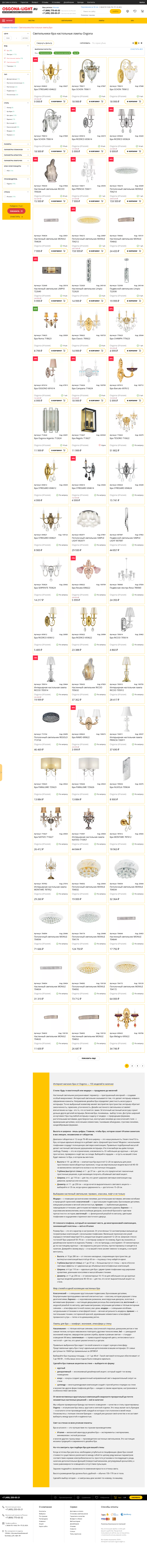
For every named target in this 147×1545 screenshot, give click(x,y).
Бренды (80, 2)
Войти (142, 2)
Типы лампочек (75, 1534)
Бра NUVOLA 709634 (120, 787)
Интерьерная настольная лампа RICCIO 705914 (50, 689)
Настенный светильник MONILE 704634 (50, 240)
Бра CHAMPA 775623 (120, 338)
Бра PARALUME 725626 (83, 787)
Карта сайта (43, 1526)
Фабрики (42, 1514)
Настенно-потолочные (15, 83)
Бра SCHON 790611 (81, 89)
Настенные (12, 87)
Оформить (136, 1497)
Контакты (91, 2)
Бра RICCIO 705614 (119, 637)
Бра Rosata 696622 (81, 587)
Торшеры (11, 66)
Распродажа (43, 1519)
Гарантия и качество (77, 1516)
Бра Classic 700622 (81, 338)
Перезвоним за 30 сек (89, 7)
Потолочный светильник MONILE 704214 (126, 190)
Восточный (11, 123)
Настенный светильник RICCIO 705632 (87, 689)
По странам (43, 1516)
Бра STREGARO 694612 (45, 488)
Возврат (35, 2)
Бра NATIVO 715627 (43, 837)
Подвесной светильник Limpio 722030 (125, 290)
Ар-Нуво (10, 111)
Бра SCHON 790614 (43, 139)
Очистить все (136, 49)
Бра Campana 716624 (82, 388)
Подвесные (12, 91)
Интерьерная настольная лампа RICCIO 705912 (126, 689)
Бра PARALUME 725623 (45, 787)
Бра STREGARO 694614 (83, 488)
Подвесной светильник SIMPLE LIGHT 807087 (125, 539)
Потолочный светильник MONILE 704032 (88, 888)
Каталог (9, 21)
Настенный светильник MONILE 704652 (87, 1037)
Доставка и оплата (9, 2)
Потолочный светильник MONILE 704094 (50, 938)
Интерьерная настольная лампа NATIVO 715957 (88, 838)
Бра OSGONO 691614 (44, 388)
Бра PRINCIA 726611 (81, 189)
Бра (75, 53)
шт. (120, 1497)
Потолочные (12, 95)
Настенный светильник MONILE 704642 (125, 240)
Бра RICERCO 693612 (44, 637)
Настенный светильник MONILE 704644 (125, 938)
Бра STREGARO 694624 (121, 488)
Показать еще (89, 1058)
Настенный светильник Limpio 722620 (87, 290)
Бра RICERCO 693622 (82, 637)
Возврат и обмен (76, 1519)
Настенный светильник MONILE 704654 (50, 988)
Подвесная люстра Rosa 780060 (125, 587)
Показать (15, 211)
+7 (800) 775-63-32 (59, 10)
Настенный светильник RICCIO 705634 (49, 190)
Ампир (10, 108)
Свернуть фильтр (44, 43)
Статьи (72, 1531)
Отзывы (45, 2)
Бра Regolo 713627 (81, 438)
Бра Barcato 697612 (119, 388)
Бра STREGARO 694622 (45, 89)
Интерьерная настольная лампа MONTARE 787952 (50, 888)
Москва (56, 7)
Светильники (44, 53)
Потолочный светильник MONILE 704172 (126, 988)
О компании (45, 1506)
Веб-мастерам (75, 1521)
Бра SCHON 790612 (119, 89)
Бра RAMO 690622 (81, 737)
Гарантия (24, 2)
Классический (13, 127)
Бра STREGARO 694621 (45, 538)
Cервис (73, 1506)
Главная (6, 27)
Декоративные (13, 79)
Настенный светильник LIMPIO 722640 (49, 290)
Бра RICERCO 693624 (120, 139)
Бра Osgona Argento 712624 (47, 438)
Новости (73, 1529)
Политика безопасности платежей (113, 1524)
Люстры (12, 54)
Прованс (11, 135)
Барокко (11, 119)
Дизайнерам (69, 2)
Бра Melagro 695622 (119, 1036)
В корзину (56, 101)
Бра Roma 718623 (42, 338)
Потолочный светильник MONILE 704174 (88, 938)
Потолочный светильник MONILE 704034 (126, 888)
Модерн (11, 131)
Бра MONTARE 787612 (120, 837)
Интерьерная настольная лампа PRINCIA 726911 (126, 738)
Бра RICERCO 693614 (82, 139)
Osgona (11, 184)
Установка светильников (79, 1514)
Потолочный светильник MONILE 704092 (88, 988)
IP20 (10, 171)
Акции (41, 1524)
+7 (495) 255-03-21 (59, 13)
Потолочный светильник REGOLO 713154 (51, 738)
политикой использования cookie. (114, 1535)
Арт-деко (11, 115)
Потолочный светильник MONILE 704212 (88, 240)
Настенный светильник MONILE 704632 (50, 1037)
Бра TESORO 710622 (119, 438)
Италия (11, 197)
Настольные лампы (61, 53)
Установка (56, 2)
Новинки (42, 1521)
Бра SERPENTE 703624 (45, 587)
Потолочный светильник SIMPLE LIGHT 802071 (88, 539)
